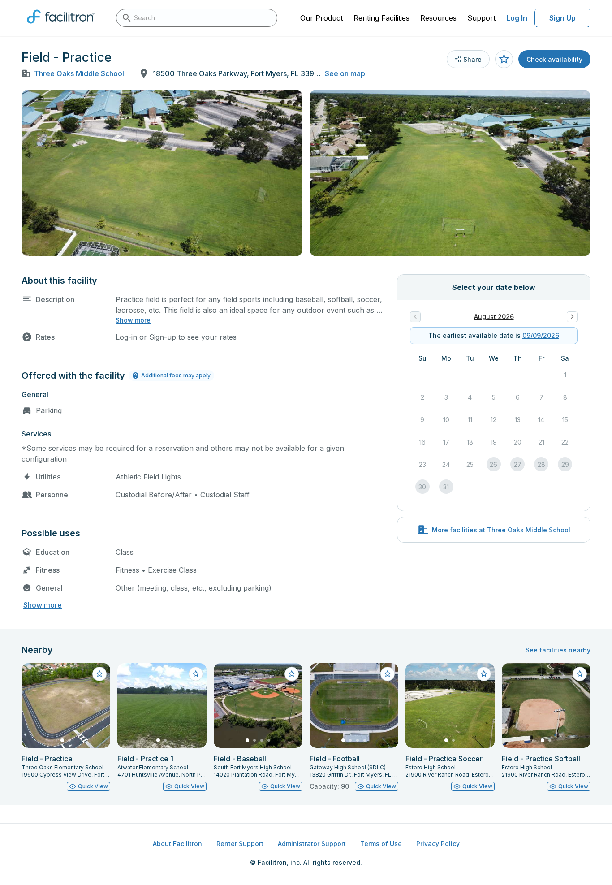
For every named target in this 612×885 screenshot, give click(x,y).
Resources (438, 17)
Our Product (321, 17)
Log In (516, 17)
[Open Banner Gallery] (162, 173)
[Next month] (572, 316)
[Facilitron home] (61, 26)
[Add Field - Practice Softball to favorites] (580, 674)
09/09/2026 (540, 335)
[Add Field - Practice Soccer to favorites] (484, 674)
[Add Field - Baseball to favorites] (291, 674)
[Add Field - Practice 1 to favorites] (196, 674)
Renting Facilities (381, 17)
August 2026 (494, 316)
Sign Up (562, 17)
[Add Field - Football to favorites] (387, 674)
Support (481, 17)
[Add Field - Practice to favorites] (504, 59)
